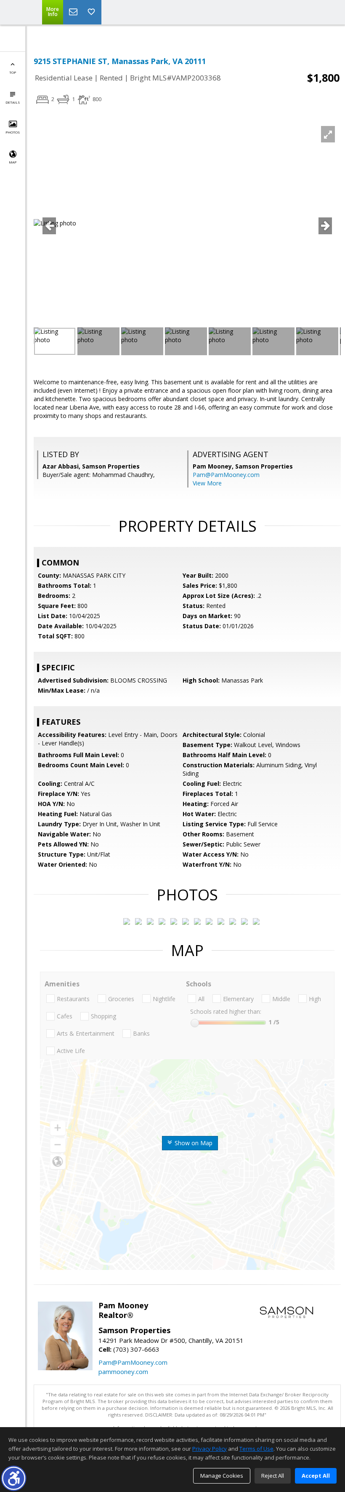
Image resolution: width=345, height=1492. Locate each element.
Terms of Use (256, 1448)
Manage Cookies (221, 1475)
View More (207, 483)
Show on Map (192, 1143)
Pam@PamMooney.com (226, 475)
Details (12, 102)
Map (12, 162)
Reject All (272, 1475)
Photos (12, 132)
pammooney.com (123, 1371)
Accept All (316, 1475)
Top (12, 72)
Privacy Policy (209, 1448)
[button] (13, 1478)
